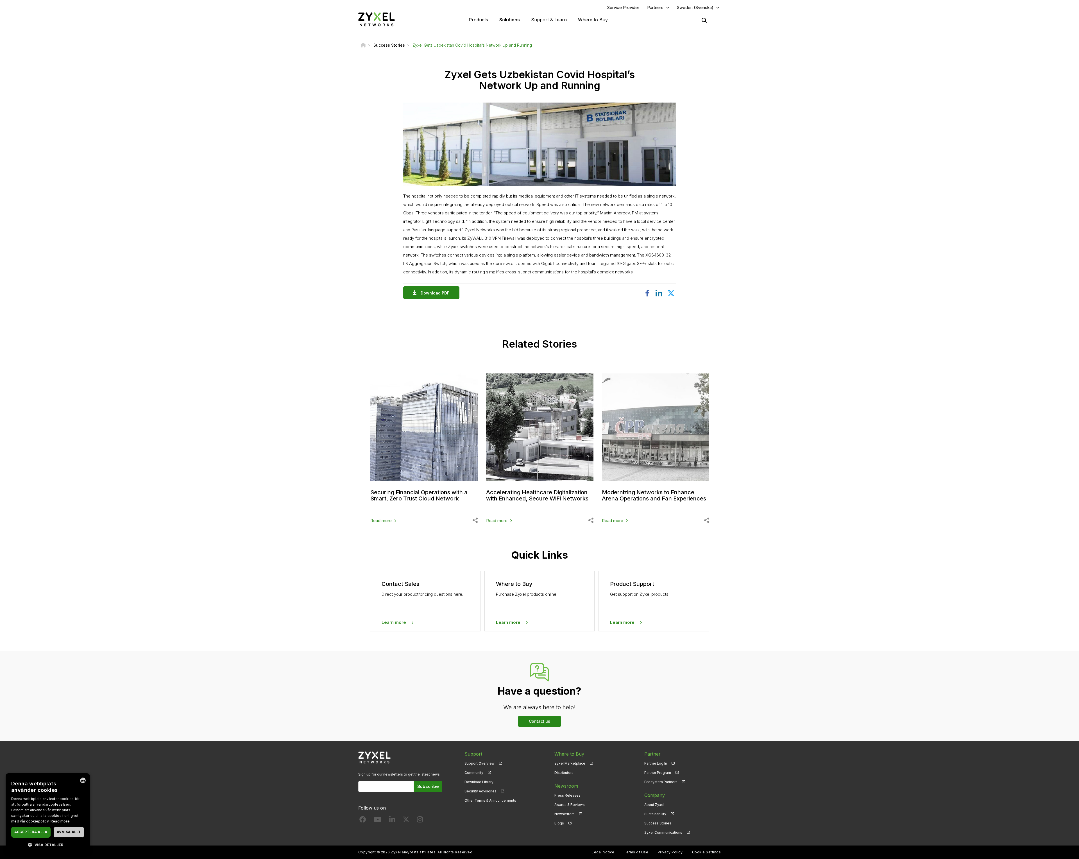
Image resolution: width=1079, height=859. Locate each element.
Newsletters (564, 814)
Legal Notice (603, 852)
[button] (47, 844)
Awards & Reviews (569, 805)
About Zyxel (654, 805)
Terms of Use (636, 852)
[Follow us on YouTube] (377, 821)
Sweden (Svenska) (695, 7)
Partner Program (657, 772)
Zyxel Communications (663, 832)
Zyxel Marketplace (569, 763)
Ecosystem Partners (660, 782)
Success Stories (657, 823)
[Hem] (363, 45)
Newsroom (566, 786)
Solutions (509, 19)
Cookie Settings (706, 852)
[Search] (704, 20)
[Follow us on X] (406, 821)
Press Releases (567, 795)
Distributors (563, 772)
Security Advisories (480, 791)
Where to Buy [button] (593, 19)
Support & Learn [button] (549, 19)
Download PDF (435, 293)
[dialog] (48, 813)
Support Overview (479, 763)
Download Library (478, 782)
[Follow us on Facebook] (362, 821)
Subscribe (428, 786)
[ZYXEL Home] (376, 19)
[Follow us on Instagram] (420, 821)
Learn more (394, 622)
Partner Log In (655, 763)
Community (473, 772)
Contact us (539, 721)
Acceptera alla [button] (30, 832)
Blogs (559, 823)
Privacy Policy (670, 852)
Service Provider (623, 7)
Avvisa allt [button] (69, 832)
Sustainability (655, 814)
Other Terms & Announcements (490, 800)
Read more (381, 520)
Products (478, 19)
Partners (655, 7)
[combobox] (83, 780)
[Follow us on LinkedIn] (392, 821)
